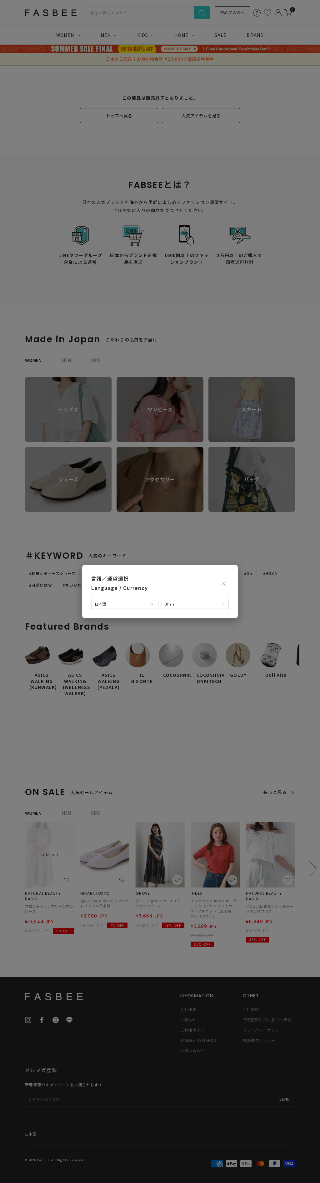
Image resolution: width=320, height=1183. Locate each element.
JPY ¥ (170, 603)
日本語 (100, 603)
